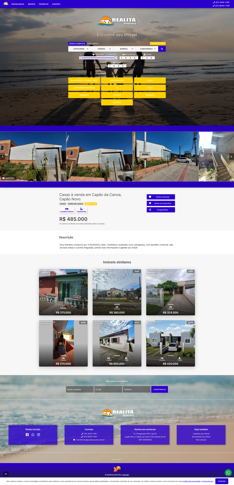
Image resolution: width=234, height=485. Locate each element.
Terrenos (150, 95)
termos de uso (207, 481)
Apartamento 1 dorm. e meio (84, 80)
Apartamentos (117, 80)
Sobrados (84, 95)
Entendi (221, 481)
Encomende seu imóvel (201, 437)
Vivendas (117, 102)
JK (117, 88)
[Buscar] (162, 49)
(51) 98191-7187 (222, 6)
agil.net (125, 475)
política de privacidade (191, 481)
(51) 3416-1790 (222, 2)
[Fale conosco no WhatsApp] (33, 434)
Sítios (150, 88)
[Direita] (231, 156)
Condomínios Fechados (84, 88)
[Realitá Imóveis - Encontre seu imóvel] (117, 22)
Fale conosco (201, 440)
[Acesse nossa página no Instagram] (38, 434)
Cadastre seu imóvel (201, 434)
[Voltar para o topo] (6, 473)
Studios (117, 95)
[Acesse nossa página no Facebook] (27, 434)
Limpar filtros (158, 43)
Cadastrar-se (159, 389)
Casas (150, 80)
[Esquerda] (2, 156)
